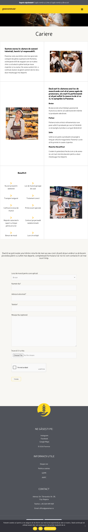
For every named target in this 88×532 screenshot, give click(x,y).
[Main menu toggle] (82, 9)
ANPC (44, 477)
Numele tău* (16, 283)
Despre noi (44, 464)
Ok (35, 528)
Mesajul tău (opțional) (19, 315)
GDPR (44, 473)
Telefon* (14, 304)
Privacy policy (50, 528)
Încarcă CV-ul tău (17, 350)
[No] (85, 526)
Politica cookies (44, 468)
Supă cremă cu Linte (42, 2)
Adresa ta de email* (18, 294)
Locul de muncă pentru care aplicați (24, 273)
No (41, 528)
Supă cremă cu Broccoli (60, 2)
